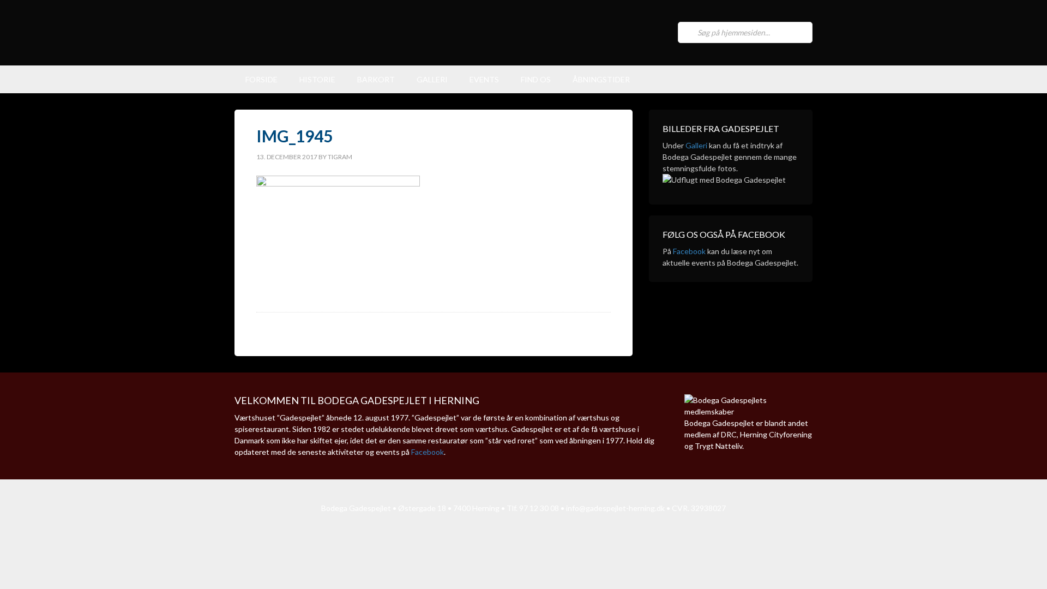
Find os (536, 79)
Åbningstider (601, 79)
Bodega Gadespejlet (441, 32)
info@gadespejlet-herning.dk (615, 508)
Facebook (689, 251)
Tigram (340, 157)
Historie (317, 79)
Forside (261, 79)
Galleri (432, 79)
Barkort (376, 79)
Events (484, 79)
